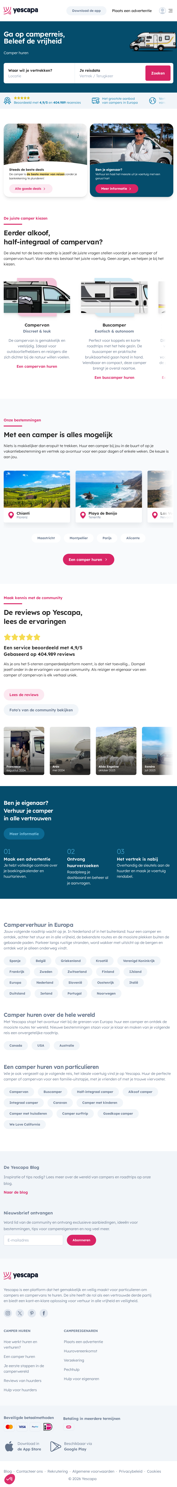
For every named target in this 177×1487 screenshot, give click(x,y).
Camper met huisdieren (28, 1113)
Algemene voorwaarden (93, 1471)
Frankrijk (16, 972)
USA (40, 1045)
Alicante (133, 538)
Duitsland (17, 993)
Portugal (75, 993)
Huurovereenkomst (80, 1351)
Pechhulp (72, 1369)
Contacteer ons (29, 1471)
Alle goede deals (28, 189)
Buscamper (53, 1092)
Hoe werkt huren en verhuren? (20, 1344)
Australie (66, 1045)
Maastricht (46, 538)
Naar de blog (16, 1192)
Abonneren (81, 1240)
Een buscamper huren (114, 377)
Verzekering (74, 1360)
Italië (133, 982)
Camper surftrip (75, 1113)
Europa (15, 982)
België (41, 961)
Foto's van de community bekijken (41, 710)
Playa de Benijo (102, 513)
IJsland (135, 972)
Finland (108, 972)
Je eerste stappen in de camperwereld (24, 1368)
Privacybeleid (130, 1471)
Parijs (107, 538)
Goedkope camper (118, 1113)
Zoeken (158, 73)
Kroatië (102, 961)
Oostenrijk (105, 982)
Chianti (23, 513)
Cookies (154, 1471)
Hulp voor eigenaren (81, 1378)
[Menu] (166, 10)
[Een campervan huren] (37, 297)
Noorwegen (106, 993)
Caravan (60, 1103)
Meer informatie (114, 189)
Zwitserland (77, 972)
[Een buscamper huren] (114, 297)
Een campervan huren (37, 366)
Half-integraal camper (95, 1092)
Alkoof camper (140, 1092)
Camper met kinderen (99, 1103)
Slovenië (75, 982)
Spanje (15, 961)
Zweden (46, 972)
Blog (8, 1471)
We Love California (24, 1124)
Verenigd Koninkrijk (139, 961)
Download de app (86, 11)
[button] (9, 1479)
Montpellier (79, 538)
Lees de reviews (23, 694)
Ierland (46, 993)
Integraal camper (23, 1103)
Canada (15, 1045)
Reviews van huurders (22, 1380)
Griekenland (71, 961)
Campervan (18, 1092)
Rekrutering (57, 1471)
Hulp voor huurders (20, 1389)
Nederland (44, 982)
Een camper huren (85, 559)
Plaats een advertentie (83, 1341)
